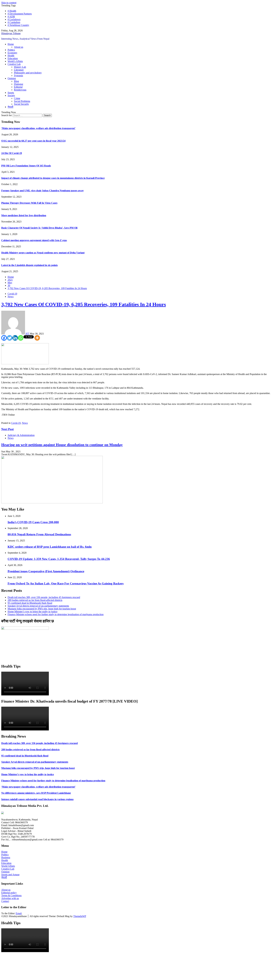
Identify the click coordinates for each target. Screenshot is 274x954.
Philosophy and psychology (28, 72)
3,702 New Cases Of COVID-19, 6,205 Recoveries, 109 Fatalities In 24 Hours (83, 304)
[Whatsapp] (20, 338)
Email (19, 913)
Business (5, 857)
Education (13, 58)
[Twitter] (9, 338)
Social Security (21, 104)
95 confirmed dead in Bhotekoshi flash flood (30, 603)
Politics (11, 49)
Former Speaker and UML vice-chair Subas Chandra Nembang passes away (42, 190)
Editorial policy (9, 892)
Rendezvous (20, 89)
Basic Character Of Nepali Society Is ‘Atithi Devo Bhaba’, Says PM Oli (39, 227)
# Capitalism (14, 22)
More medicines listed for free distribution (23, 215)
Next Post (7, 429)
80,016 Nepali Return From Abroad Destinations (39, 534)
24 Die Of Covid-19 (11, 153)
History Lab (20, 67)
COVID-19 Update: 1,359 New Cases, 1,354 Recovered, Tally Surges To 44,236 (59, 559)
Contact (5, 901)
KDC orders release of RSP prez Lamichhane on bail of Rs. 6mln (50, 546)
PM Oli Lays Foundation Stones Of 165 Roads (26, 165)
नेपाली (10, 107)
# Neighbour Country (18, 25)
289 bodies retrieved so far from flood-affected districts (35, 600)
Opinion (12, 78)
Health (11, 55)
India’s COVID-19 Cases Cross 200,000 (33, 522)
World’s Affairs (15, 61)
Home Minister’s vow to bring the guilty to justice (32, 611)
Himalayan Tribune (11, 33)
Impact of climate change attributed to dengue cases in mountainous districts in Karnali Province (53, 178)
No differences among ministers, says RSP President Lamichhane (36, 793)
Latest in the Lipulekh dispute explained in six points (29, 265)
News (10, 296)
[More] (37, 338)
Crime (17, 98)
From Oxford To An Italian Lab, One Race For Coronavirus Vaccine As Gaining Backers (66, 583)
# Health (12, 11)
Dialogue (18, 84)
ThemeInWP (79, 916)
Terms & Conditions (11, 895)
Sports (11, 92)
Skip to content (8, 2)
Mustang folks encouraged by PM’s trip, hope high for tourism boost (42, 608)
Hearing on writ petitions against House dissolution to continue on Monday (62, 445)
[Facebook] (4, 338)
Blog (16, 81)
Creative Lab (14, 64)
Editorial (18, 87)
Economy (12, 52)
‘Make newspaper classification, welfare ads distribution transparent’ (38, 128)
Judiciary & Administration (21, 435)
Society (11, 95)
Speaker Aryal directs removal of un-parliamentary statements (38, 605)
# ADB (11, 16)
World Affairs (8, 866)
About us (18, 47)
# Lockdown (14, 19)
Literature (19, 69)
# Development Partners (20, 13)
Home (11, 44)
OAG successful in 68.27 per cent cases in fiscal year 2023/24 (33, 140)
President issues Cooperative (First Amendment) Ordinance (46, 571)
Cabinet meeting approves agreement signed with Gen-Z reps (34, 240)
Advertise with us (10, 898)
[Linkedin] (15, 338)
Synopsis (18, 75)
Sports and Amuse (10, 874)
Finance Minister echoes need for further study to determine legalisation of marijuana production (56, 614)
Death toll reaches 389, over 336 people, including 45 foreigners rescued (44, 597)
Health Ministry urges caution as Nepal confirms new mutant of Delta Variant (43, 252)
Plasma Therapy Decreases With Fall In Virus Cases (29, 203)
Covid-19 (12, 293)
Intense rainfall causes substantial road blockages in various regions (37, 799)
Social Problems (22, 101)
